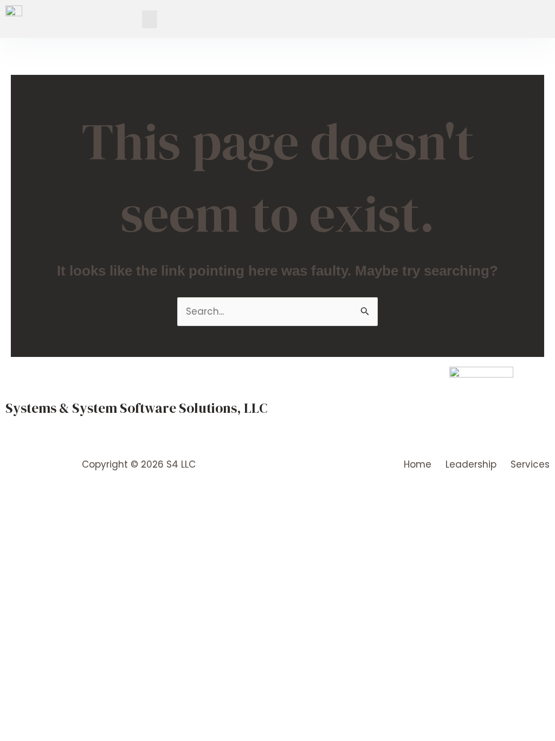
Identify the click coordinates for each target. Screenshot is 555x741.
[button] (149, 19)
